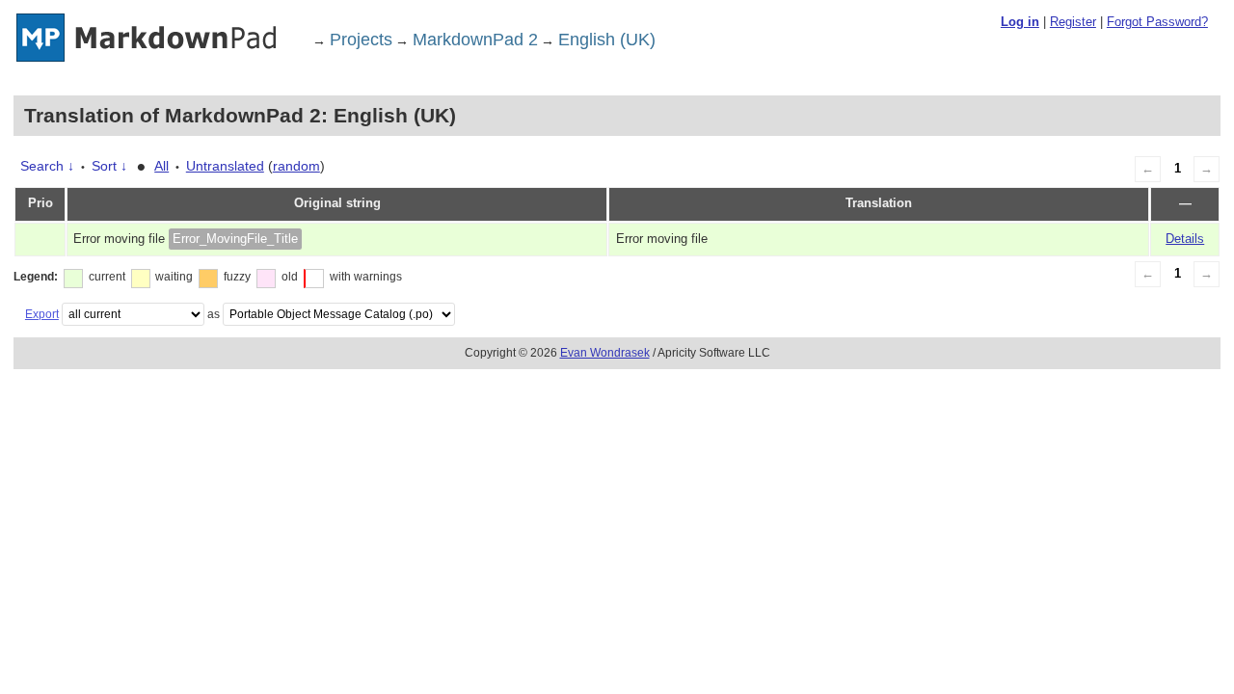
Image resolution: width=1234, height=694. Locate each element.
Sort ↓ (109, 166)
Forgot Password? (1157, 21)
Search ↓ (47, 166)
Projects (361, 39)
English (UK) (607, 39)
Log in (1020, 21)
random (296, 166)
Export (42, 314)
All (161, 166)
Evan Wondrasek (605, 353)
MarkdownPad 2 (475, 39)
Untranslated (225, 166)
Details (1185, 239)
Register (1073, 21)
